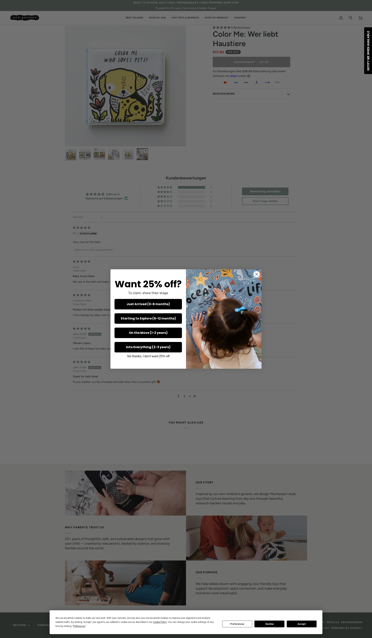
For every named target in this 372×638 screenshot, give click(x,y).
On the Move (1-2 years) (148, 333)
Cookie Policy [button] (160, 622)
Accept (302, 624)
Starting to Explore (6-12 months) (148, 318)
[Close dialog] (256, 274)
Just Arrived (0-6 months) (148, 304)
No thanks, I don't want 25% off (148, 356)
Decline (269, 624)
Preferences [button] (79, 626)
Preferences (237, 624)
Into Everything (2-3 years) (148, 347)
